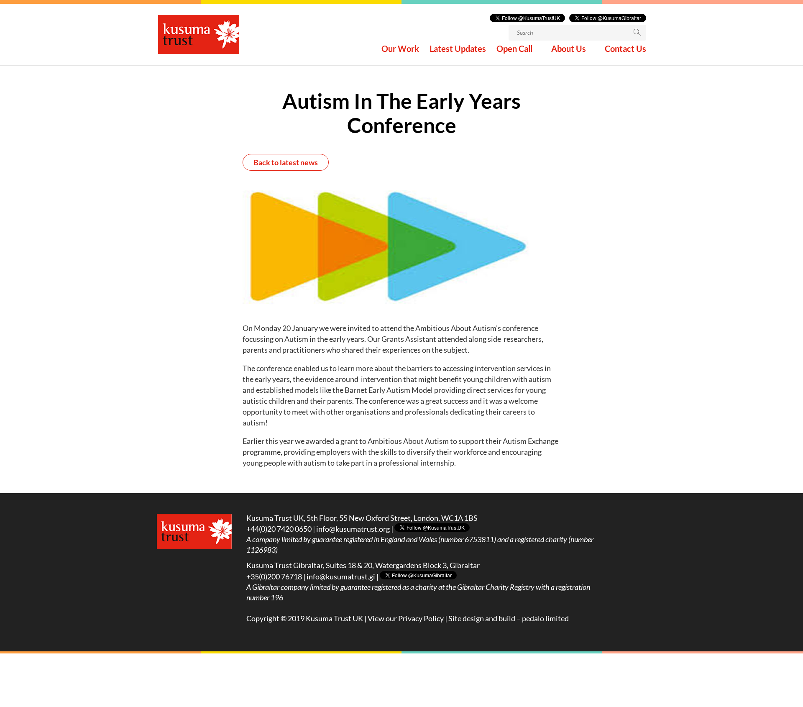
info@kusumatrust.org (353, 528)
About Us (568, 50)
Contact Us (625, 50)
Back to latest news (285, 162)
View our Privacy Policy (406, 618)
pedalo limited (545, 618)
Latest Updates (458, 50)
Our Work (400, 50)
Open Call (514, 50)
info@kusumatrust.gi (341, 576)
